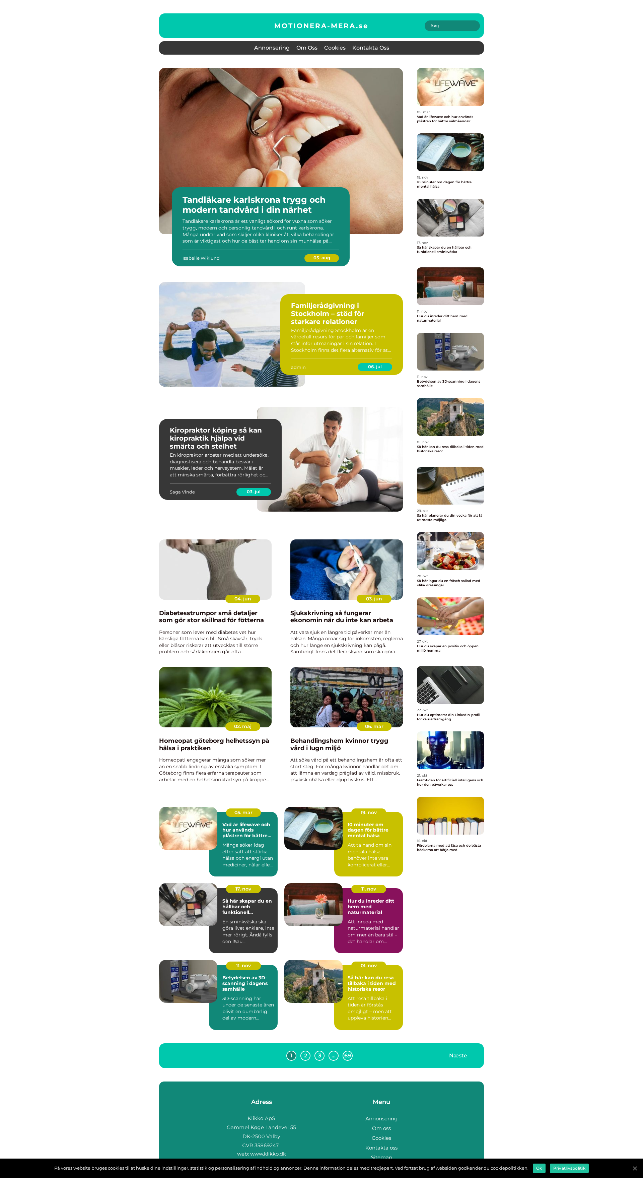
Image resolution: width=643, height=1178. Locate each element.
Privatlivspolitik (569, 1168)
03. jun (374, 599)
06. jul (375, 366)
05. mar (243, 812)
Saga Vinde (182, 492)
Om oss (306, 48)
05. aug (321, 257)
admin (298, 367)
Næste (458, 1055)
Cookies (335, 48)
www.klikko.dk (268, 1154)
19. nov (369, 812)
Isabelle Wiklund (201, 258)
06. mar (374, 726)
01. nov (369, 966)
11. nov (368, 889)
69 (347, 1055)
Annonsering (272, 48)
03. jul (254, 491)
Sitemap (381, 1157)
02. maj (243, 726)
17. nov (243, 889)
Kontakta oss (370, 48)
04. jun (242, 599)
